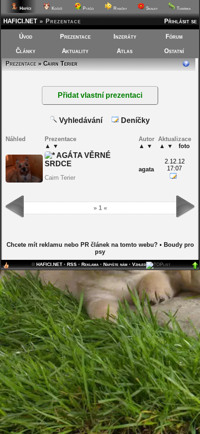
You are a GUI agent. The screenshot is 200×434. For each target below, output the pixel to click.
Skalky (151, 8)
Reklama (90, 264)
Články (25, 50)
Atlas (125, 50)
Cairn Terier (60, 177)
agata (146, 169)
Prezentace (75, 36)
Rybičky (119, 8)
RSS (72, 264)
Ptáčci (87, 8)
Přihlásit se (180, 21)
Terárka (183, 8)
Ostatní (174, 50)
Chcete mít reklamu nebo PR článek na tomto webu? (82, 244)
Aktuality (75, 50)
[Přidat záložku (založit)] (6, 267)
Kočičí (56, 8)
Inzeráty (124, 36)
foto (184, 145)
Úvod (26, 36)
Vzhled (139, 264)
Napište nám (115, 264)
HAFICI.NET (20, 21)
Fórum (174, 36)
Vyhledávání (79, 120)
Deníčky (134, 120)
